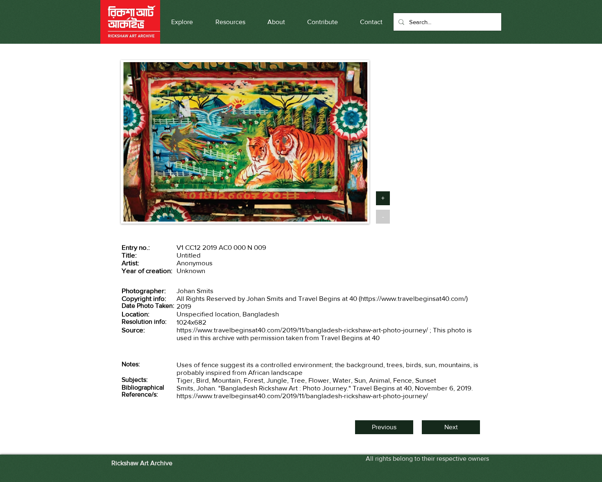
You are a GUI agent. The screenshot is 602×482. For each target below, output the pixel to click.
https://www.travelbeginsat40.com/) (414, 298)
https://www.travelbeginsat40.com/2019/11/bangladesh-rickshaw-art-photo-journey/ (302, 330)
